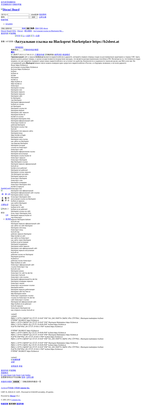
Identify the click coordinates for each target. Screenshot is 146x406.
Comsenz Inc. (24, 388)
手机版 (10, 388)
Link (14, 375)
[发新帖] (12, 33)
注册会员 (4, 205)
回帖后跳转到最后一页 (32, 382)
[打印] (17, 36)
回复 (13, 362)
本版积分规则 (6, 382)
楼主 (13, 52)
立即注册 (42, 17)
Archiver (4, 388)
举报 (20, 366)
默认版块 (28, 31)
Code (23, 375)
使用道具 (14, 366)
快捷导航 (4, 20)
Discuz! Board (6, 31)
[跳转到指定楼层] (31, 50)
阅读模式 (66, 55)
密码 (3, 17)
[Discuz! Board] (10, 9)
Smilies (27, 375)
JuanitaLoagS (6, 188)
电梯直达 (14, 50)
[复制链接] (19, 47)
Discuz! (20, 31)
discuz (45, 28)
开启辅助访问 (6, 4)
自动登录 (35, 15)
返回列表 (4, 33)
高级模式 (4, 373)
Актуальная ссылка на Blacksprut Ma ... (48, 31)
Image (9, 375)
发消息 (8, 219)
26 (2, 194)
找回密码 (42, 14)
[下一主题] (35, 36)
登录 (23, 377)
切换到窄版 (16, 4)
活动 (37, 28)
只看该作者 (39, 55)
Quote (18, 375)
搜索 (24, 28)
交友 (41, 28)
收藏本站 (12, 2)
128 (9, 194)
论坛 (9, 24)
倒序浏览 (58, 55)
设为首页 (4, 2)
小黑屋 (16, 388)
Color (5, 375)
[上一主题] (25, 36)
